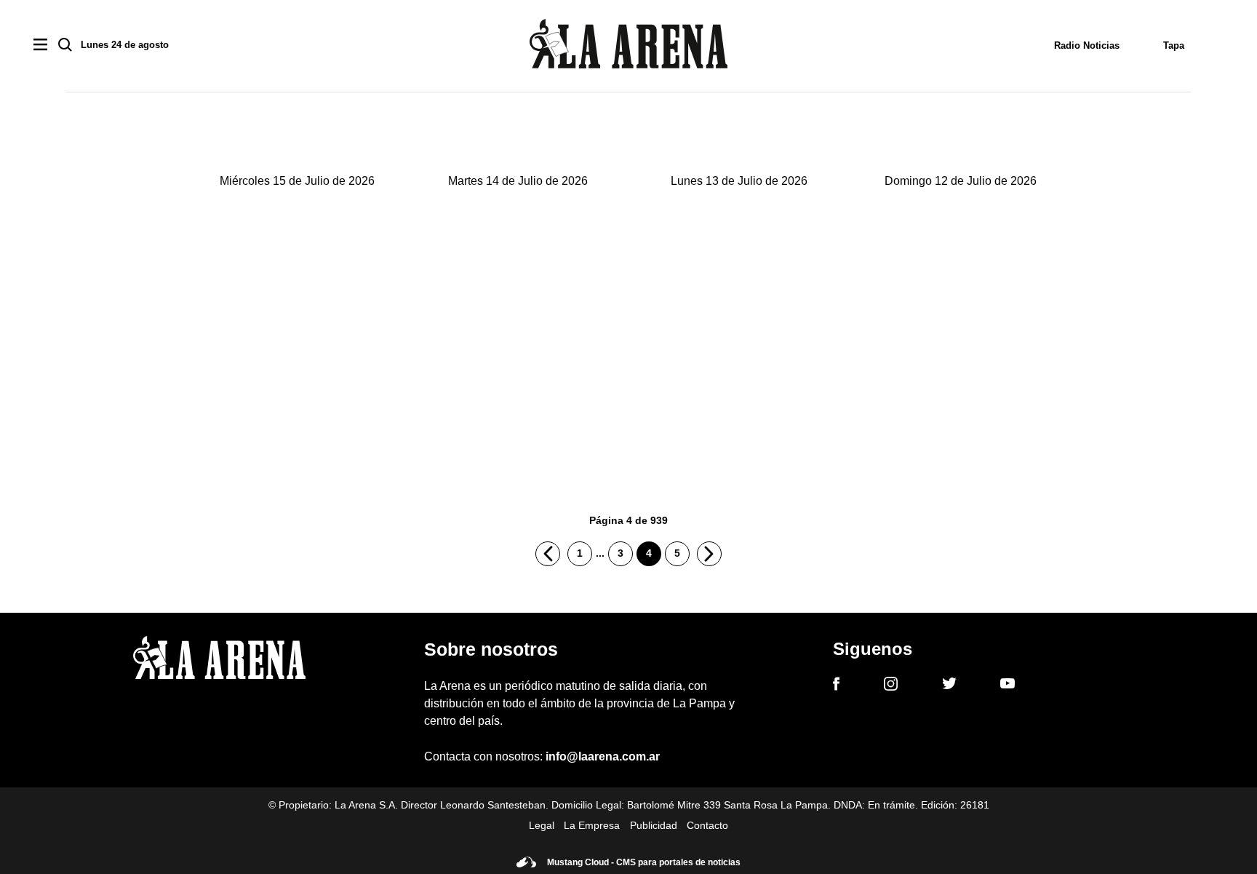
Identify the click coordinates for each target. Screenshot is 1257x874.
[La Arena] (628, 46)
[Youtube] (1007, 686)
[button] (296, 335)
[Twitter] (949, 685)
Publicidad (653, 825)
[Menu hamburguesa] (40, 45)
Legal (541, 825)
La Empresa (592, 825)
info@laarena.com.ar (603, 756)
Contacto (707, 825)
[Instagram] (891, 686)
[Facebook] (836, 686)
